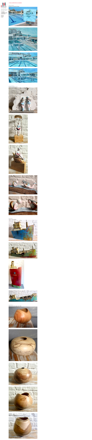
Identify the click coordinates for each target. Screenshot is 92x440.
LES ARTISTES (3, 13)
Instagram (2, 16)
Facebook (2, 15)
